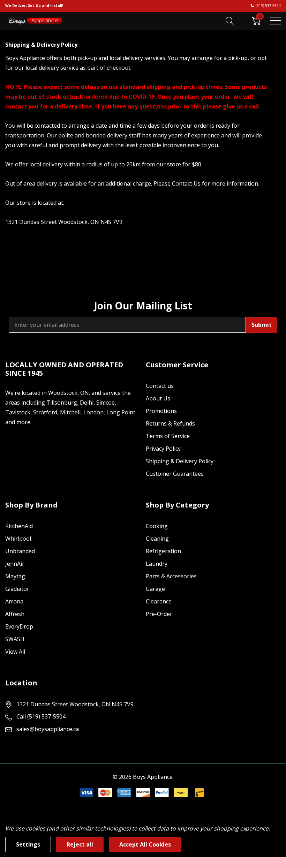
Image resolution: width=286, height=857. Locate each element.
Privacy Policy (163, 448)
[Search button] (230, 20)
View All (15, 651)
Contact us (160, 386)
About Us (158, 398)
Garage (155, 589)
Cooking (157, 526)
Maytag (15, 576)
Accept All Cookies (145, 844)
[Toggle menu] (275, 20)
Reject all (80, 844)
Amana (14, 601)
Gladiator (17, 589)
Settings (28, 844)
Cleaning (157, 538)
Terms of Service (168, 436)
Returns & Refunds (170, 423)
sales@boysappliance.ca (47, 729)
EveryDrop (19, 626)
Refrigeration (163, 551)
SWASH (14, 639)
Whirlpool (18, 538)
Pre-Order (159, 614)
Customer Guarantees (175, 474)
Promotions (161, 411)
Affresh (14, 614)
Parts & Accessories (171, 576)
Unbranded (20, 551)
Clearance (159, 601)
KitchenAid (19, 526)
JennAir (14, 563)
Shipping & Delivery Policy (179, 461)
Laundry (156, 563)
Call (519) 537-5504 (41, 716)
